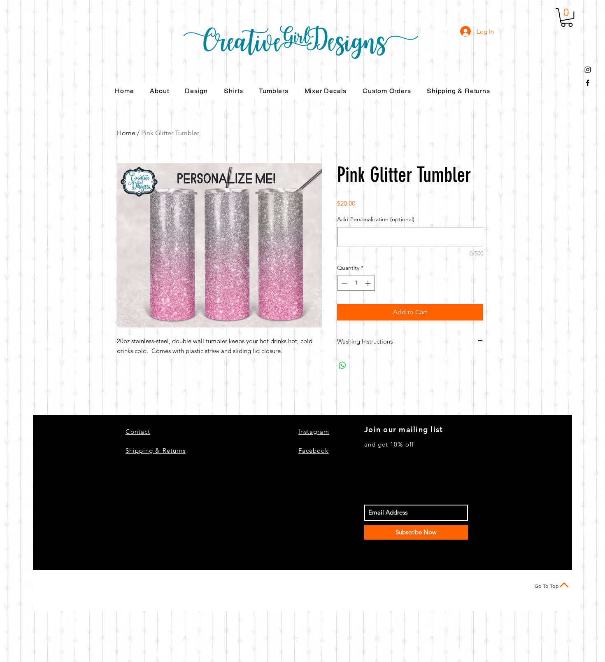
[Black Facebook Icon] (588, 83)
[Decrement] (343, 283)
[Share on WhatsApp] (342, 365)
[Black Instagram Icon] (588, 69)
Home (126, 133)
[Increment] (368, 283)
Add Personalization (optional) (375, 219)
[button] (567, 17)
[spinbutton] (356, 283)
